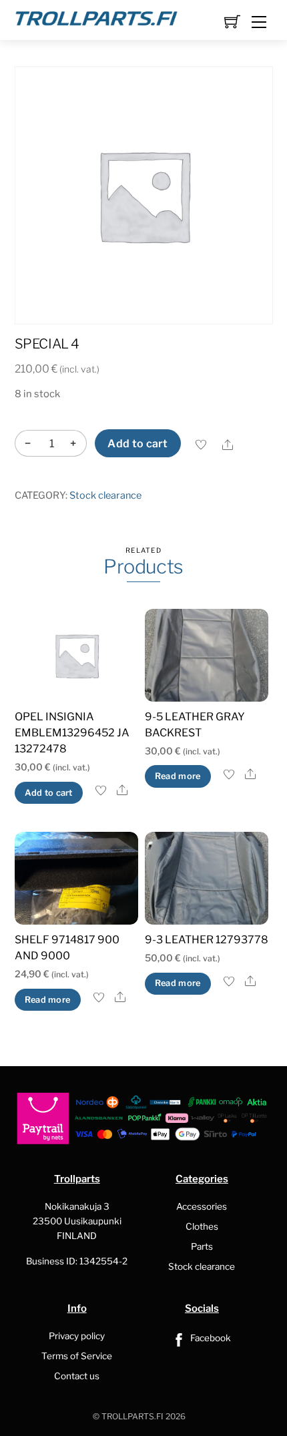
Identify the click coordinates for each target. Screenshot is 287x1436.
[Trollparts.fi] (96, 16)
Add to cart (137, 443)
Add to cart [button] (49, 793)
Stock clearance (105, 495)
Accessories (201, 1206)
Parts (202, 1246)
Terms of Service (76, 1356)
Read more (177, 776)
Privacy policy (77, 1336)
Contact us (76, 1376)
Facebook (209, 1338)
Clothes (202, 1226)
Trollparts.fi (132, 1416)
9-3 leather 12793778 (206, 939)
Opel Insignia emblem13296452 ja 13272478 (72, 732)
